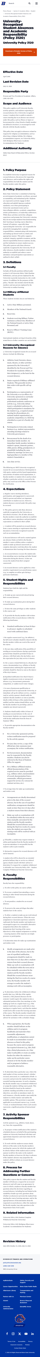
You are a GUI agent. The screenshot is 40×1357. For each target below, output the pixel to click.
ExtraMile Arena (25, 1306)
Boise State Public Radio (28, 1286)
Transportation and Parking (26, 1291)
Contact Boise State (20, 1348)
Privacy (30, 1341)
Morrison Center (25, 1296)
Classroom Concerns (16, 1344)
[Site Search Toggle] (29, 3)
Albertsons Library (9, 1290)
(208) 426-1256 (8, 1266)
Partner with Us (8, 1296)
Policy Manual (7, 11)
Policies (27, 1344)
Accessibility (21, 1341)
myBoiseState (8, 1280)
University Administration (8, 1307)
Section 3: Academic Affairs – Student (24, 11)
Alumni (5, 1300)
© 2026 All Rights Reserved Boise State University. (20, 1352)
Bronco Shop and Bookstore (26, 1301)
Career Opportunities (10, 1286)
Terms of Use (11, 1341)
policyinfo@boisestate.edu (12, 1262)
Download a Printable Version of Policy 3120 (18, 52)
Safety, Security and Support (27, 1281)
